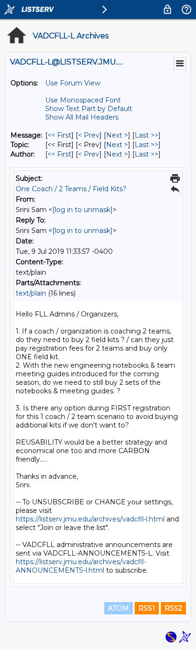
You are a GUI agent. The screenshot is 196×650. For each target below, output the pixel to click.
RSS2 (173, 608)
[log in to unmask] (82, 209)
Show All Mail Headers (81, 117)
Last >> (146, 135)
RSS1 (146, 608)
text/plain (31, 293)
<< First (59, 135)
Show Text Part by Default (88, 108)
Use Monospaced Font (83, 100)
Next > (117, 135)
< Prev (88, 135)
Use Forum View (72, 83)
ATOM (118, 608)
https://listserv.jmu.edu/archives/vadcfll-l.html (90, 519)
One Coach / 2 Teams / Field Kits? (71, 189)
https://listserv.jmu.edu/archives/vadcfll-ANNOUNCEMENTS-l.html (81, 566)
